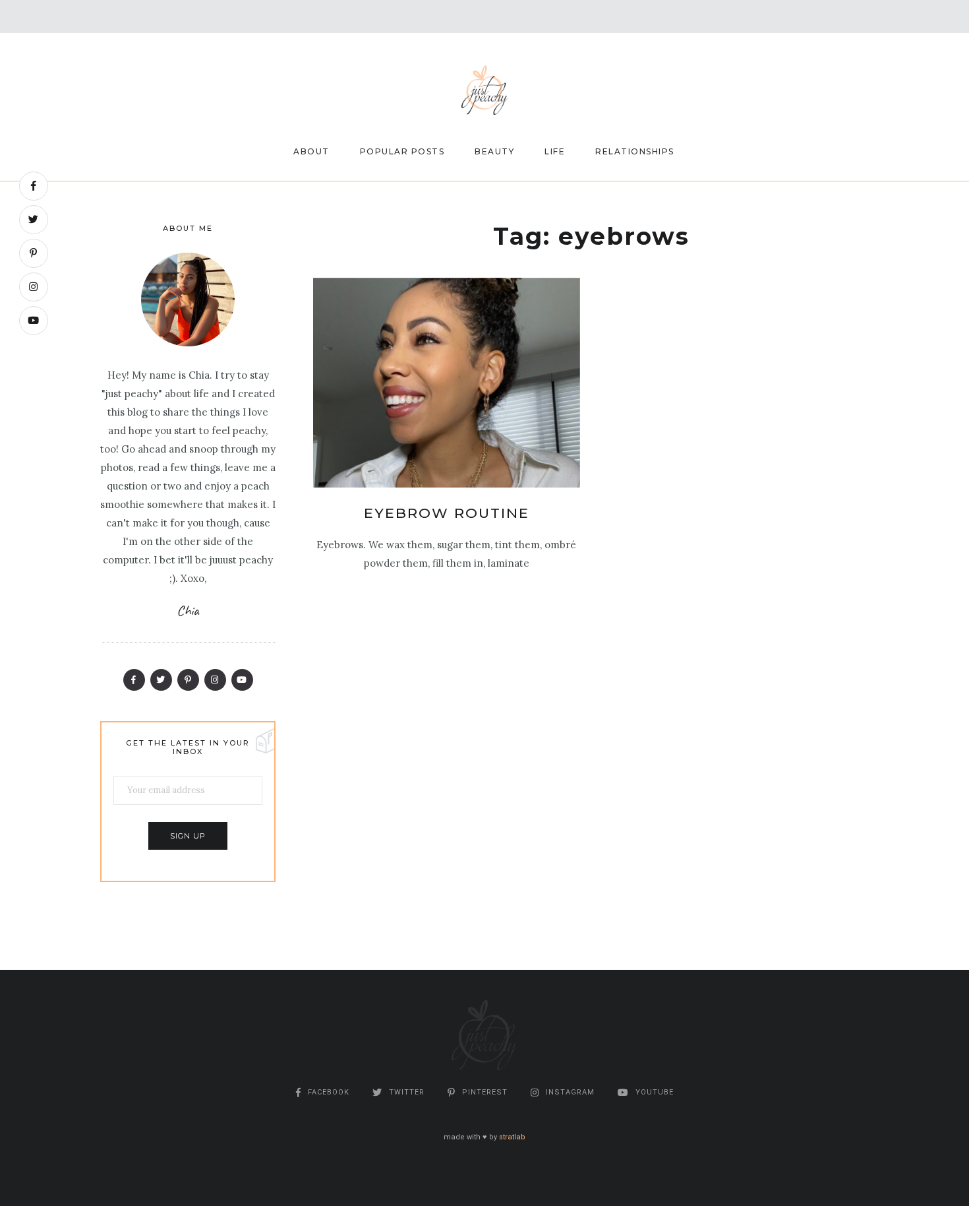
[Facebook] (33, 186)
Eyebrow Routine (446, 513)
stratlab (512, 1137)
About (311, 151)
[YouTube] (33, 320)
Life (554, 151)
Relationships (634, 151)
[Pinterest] (33, 253)
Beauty (494, 151)
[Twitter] (33, 219)
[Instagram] (33, 287)
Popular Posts (402, 151)
